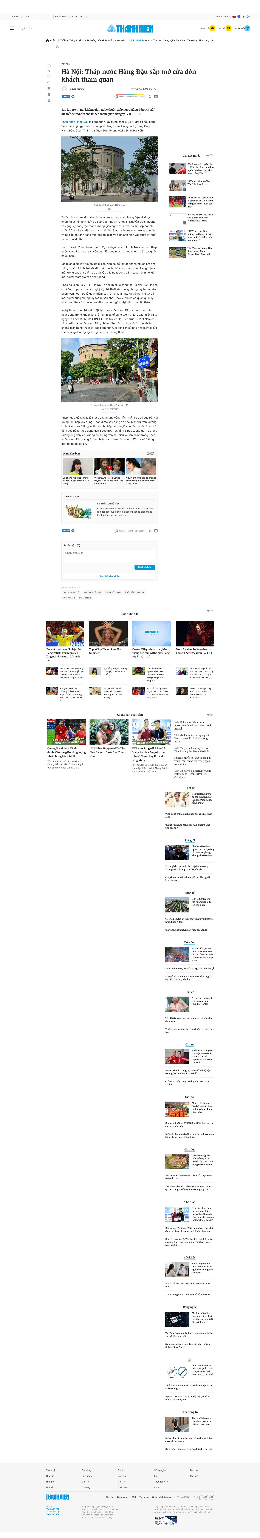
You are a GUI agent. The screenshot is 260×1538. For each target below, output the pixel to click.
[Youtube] (234, 17)
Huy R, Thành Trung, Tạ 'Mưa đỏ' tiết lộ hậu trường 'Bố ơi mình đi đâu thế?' (187, 1072)
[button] (49, 66)
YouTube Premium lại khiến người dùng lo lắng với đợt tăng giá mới (189, 1334)
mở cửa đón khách (113, 592)
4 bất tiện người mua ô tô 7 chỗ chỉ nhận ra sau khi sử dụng (189, 1387)
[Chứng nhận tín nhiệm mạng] (165, 1521)
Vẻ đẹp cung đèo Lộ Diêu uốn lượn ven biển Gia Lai (189, 1030)
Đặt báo (109, 1497)
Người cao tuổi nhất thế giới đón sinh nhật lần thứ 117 (202, 1001)
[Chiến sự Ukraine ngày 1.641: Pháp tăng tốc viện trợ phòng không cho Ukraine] (177, 852)
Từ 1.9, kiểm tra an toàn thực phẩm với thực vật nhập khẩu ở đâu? (189, 920)
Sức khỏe (102, 40)
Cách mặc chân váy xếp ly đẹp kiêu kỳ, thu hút (188, 1449)
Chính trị (54, 40)
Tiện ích (73, 16)
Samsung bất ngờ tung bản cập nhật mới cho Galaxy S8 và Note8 (188, 1345)
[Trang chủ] (47, 40)
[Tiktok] (244, 17)
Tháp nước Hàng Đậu (74, 122)
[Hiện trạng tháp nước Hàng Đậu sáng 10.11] (109, 370)
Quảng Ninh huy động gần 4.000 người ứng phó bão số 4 (187, 826)
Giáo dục (121, 40)
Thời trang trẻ (206, 40)
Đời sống (91, 40)
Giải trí (148, 40)
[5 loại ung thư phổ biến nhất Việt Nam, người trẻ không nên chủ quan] (177, 1269)
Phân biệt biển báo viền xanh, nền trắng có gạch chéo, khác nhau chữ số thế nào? (202, 1370)
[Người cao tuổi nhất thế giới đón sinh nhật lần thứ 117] (177, 1004)
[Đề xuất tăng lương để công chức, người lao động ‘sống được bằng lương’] (177, 799)
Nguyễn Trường (76, 89)
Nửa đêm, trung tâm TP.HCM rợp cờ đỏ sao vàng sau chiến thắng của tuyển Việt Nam (203, 954)
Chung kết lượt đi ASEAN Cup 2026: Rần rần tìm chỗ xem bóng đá (189, 1124)
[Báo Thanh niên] (57, 1497)
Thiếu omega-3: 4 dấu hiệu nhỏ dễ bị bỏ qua (187, 1294)
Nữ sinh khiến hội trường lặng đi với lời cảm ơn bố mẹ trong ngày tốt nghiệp (189, 1135)
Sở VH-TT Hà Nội (69, 598)
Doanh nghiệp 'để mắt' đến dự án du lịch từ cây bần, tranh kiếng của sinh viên (203, 1160)
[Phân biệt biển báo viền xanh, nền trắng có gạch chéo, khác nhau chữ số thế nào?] (177, 1371)
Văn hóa (140, 40)
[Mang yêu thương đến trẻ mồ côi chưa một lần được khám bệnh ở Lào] (177, 1109)
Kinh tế (82, 40)
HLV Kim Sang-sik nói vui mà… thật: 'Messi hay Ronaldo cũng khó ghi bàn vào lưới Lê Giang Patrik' (203, 1214)
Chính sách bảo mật (162, 1497)
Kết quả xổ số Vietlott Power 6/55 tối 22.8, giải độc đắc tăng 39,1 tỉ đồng (188, 978)
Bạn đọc (194, 1470)
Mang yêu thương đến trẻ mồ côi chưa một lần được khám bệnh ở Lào (202, 1107)
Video (183, 40)
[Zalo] (248, 17)
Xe (177, 40)
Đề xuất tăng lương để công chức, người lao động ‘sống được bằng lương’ (202, 798)
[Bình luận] (48, 88)
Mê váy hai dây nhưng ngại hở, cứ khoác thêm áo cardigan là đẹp (188, 1439)
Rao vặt (194, 1476)
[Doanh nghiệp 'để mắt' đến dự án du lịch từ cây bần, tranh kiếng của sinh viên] (177, 1161)
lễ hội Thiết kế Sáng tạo (134, 592)
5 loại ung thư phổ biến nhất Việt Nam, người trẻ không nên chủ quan (202, 1268)
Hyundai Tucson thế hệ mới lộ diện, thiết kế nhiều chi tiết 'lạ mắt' (187, 1398)
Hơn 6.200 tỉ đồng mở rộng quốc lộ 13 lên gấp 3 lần (201, 902)
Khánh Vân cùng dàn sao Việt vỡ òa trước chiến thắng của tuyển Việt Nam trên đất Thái (202, 1056)
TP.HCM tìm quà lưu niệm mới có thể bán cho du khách (188, 1019)
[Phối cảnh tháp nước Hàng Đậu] (109, 169)
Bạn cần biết (61, 16)
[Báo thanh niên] (130, 28)
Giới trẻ (112, 40)
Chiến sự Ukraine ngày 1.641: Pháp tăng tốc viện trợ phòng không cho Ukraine (203, 851)
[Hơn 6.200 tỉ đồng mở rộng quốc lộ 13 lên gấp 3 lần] (177, 904)
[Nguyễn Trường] (64, 89)
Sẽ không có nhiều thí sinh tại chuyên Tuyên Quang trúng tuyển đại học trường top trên (188, 1188)
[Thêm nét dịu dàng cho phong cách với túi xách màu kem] (177, 1424)
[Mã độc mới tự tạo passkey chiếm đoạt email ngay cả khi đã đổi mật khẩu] (177, 1319)
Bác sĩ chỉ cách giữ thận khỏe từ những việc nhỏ (187, 1285)
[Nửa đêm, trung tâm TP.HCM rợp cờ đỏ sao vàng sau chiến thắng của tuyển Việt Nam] (177, 954)
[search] (37, 28)
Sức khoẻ (87, 1476)
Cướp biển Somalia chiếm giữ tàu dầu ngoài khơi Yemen (187, 879)
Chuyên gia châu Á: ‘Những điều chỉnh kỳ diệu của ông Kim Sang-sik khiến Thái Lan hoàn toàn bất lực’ (189, 1242)
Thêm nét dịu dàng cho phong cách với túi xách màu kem (202, 1421)
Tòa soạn (144, 1497)
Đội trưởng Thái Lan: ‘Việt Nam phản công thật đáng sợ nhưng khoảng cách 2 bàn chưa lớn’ (189, 1229)
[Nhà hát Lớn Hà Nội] (79, 511)
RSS (134, 1497)
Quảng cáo (122, 1497)
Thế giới (73, 40)
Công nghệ (169, 40)
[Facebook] (239, 17)
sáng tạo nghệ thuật (93, 592)
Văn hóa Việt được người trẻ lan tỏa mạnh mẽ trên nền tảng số (188, 1177)
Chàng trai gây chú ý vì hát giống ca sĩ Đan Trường (187, 1083)
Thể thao (157, 40)
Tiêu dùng (192, 40)
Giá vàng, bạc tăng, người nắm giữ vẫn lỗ (186, 930)
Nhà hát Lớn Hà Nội (108, 503)
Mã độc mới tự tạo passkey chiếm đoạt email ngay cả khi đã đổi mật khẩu (202, 1317)
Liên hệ (83, 16)
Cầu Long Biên (85, 598)
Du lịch (130, 40)
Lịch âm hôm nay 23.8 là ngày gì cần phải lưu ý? (189, 968)
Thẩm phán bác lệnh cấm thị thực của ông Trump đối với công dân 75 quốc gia (186, 868)
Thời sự (64, 40)
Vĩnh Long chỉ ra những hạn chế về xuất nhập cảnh (188, 815)
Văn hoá (122, 1476)
